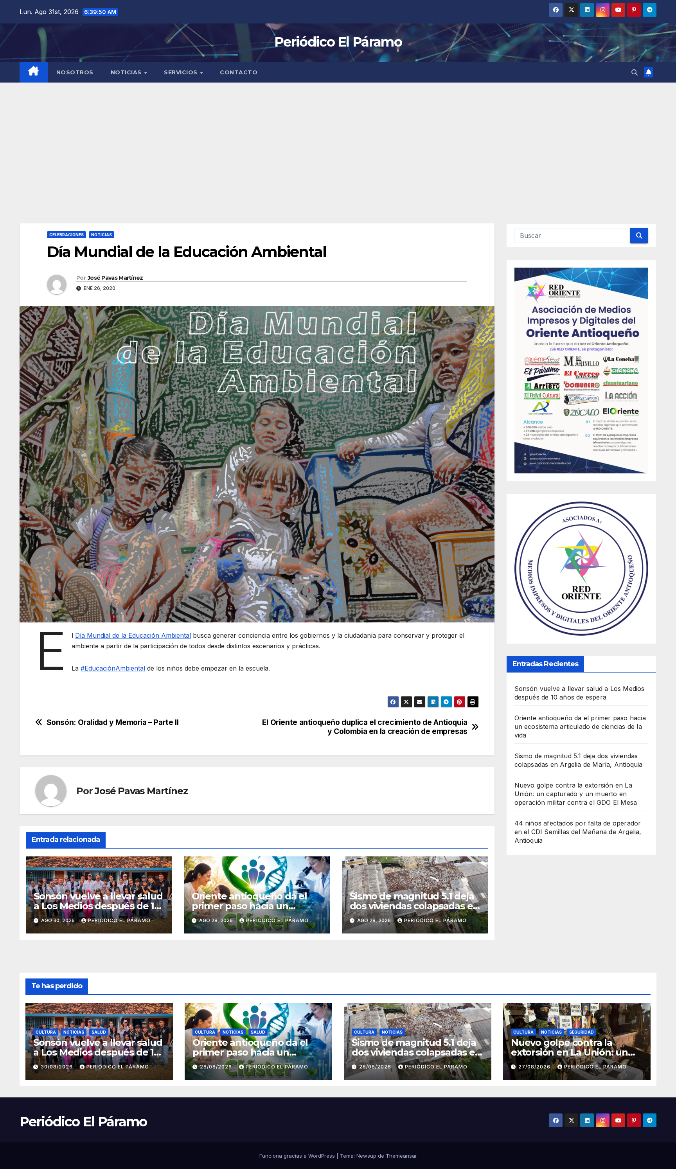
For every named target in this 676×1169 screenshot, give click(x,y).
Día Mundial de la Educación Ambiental (133, 635)
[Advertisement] (338, 141)
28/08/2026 (217, 1067)
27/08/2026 (535, 1067)
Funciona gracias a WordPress (297, 1156)
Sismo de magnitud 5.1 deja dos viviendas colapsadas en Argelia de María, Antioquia (414, 905)
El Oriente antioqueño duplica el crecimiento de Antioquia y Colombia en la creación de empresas (364, 727)
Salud (99, 1032)
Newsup (366, 1156)
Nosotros (74, 72)
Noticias (127, 72)
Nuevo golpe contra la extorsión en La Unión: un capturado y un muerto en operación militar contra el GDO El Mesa (575, 793)
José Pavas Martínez (115, 277)
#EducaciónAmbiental (113, 668)
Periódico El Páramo (338, 42)
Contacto (238, 72)
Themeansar (401, 1156)
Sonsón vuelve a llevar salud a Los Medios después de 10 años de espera (98, 905)
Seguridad (581, 1032)
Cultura (46, 1032)
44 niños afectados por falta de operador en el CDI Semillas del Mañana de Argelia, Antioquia (578, 831)
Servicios (181, 72)
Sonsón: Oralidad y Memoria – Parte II (113, 722)
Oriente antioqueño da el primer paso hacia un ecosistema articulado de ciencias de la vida (580, 726)
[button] (634, 72)
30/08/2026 (57, 1067)
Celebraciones (66, 234)
